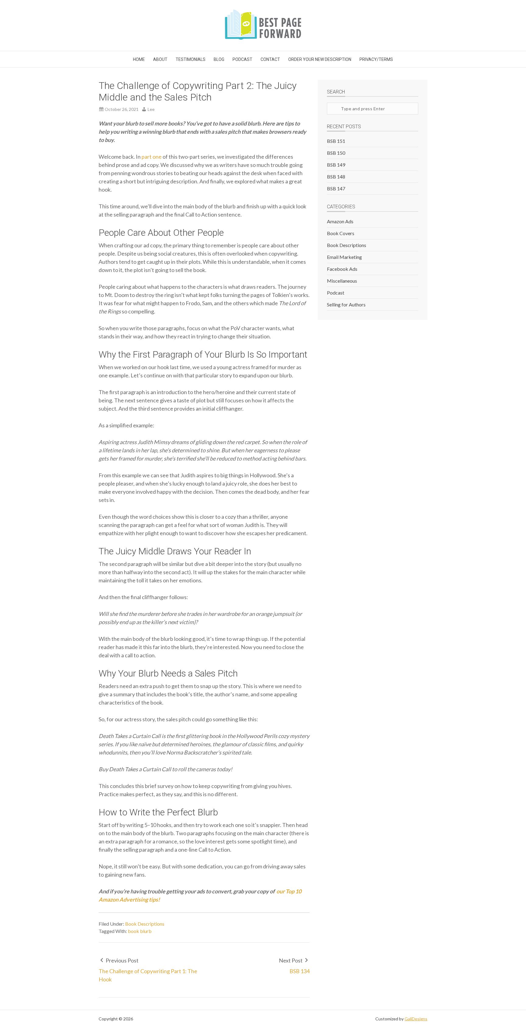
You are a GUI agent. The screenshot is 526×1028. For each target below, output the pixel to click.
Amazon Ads (340, 221)
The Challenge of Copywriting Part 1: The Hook (148, 975)
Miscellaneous (342, 281)
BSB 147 (336, 188)
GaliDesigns (416, 1018)
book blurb (140, 931)
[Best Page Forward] (263, 37)
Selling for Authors (346, 304)
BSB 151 (336, 141)
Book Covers (340, 233)
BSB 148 (336, 176)
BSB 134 (299, 971)
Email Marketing (344, 257)
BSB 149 (336, 165)
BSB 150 (336, 153)
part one (152, 156)
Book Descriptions (144, 924)
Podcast (335, 292)
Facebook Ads (342, 269)
